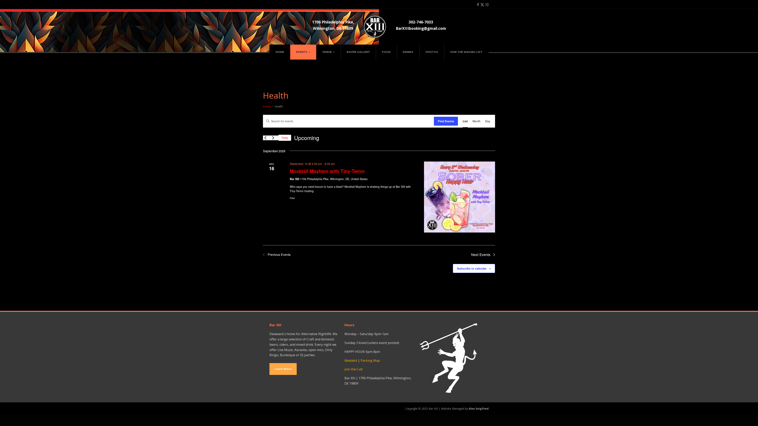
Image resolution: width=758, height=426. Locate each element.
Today (284, 137)
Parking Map (370, 360)
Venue (327, 51)
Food (386, 51)
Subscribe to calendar (472, 268)
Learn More (283, 369)
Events (301, 51)
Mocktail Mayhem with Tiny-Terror (327, 171)
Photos (432, 51)
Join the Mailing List (466, 51)
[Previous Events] (265, 137)
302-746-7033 (421, 22)
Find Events (446, 121)
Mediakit (350, 360)
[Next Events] (273, 137)
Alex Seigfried (479, 408)
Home (280, 51)
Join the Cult (353, 369)
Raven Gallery (358, 51)
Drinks (408, 51)
